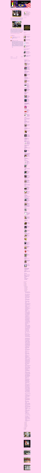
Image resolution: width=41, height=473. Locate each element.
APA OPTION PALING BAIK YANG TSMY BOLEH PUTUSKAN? (28, 100)
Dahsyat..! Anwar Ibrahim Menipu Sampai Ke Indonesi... (27, 364)
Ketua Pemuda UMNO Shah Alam (27, 275)
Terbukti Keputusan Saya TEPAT (28, 260)
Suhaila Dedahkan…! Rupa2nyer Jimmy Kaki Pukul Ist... (27, 310)
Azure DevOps (25, 93)
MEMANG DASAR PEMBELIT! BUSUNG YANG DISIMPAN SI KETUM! (27, 185)
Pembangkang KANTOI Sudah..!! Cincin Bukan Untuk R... (27, 354)
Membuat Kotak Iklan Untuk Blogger (26, 258)
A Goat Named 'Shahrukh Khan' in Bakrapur (28, 227)
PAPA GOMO (25, 279)
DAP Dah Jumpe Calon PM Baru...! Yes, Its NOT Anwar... (27, 298)
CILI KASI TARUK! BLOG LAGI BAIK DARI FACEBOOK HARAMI (28, 96)
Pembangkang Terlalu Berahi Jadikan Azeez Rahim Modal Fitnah (26, 122)
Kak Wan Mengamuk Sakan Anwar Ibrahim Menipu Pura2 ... (27, 371)
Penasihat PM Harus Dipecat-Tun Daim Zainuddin (28, 223)
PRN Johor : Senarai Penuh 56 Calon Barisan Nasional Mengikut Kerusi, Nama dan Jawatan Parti (27, 68)
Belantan (25, 130)
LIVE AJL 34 (28, 106)
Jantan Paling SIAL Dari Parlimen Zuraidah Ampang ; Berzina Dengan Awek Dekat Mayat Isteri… (27, 52)
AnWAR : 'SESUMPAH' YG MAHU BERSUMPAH (28, 235)
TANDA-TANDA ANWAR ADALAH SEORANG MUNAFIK (26, 269)
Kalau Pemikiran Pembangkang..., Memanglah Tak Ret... (27, 408)
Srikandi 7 (25, 241)
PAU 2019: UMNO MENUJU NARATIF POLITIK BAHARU (28, 111)
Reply (12, 38)
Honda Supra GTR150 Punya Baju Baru (26, 119)
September (26, 289)
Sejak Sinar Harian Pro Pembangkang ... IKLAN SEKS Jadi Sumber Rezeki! (28, 214)
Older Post (22, 56)
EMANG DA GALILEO (26, 268)
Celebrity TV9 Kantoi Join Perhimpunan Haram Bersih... (27, 377)
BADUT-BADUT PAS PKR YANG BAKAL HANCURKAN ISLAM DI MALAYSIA (27, 192)
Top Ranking (25, 257)
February (26, 425)
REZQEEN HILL (26, 77)
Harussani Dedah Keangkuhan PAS (28, 265)
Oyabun (25, 149)
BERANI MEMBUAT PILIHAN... (26, 92)
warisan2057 (25, 208)
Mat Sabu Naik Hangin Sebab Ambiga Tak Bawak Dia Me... (27, 400)
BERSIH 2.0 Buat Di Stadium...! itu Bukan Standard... (27, 402)
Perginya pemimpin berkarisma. (28, 131)
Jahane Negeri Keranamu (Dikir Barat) (28, 255)
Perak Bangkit (25, 195)
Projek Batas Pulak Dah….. (27, 333)
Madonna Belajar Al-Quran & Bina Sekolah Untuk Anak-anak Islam (28, 217)
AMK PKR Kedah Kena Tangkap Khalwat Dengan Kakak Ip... (27, 357)
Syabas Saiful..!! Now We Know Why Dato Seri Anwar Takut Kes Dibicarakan (26, 49)
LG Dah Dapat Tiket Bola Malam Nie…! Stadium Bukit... (27, 302)
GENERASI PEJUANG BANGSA (26, 84)
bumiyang (25, 113)
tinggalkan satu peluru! (26, 71)
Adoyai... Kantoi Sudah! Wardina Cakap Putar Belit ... (27, 414)
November (26, 287)
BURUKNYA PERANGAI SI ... (28, 250)
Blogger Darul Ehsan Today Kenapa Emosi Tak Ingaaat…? (27, 46)
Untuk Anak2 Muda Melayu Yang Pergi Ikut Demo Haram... (27, 382)
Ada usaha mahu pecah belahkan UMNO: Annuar (27, 104)
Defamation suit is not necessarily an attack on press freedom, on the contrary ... (27, 61)
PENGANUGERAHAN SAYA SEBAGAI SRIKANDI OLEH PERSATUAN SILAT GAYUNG (27, 243)
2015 (24, 282)
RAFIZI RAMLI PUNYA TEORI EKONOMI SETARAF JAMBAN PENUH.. (28, 181)
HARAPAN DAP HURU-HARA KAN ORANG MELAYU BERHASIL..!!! (28, 188)
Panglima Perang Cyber (26, 109)
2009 (24, 428)
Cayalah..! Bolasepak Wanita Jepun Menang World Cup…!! (27, 350)
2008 (24, 429)
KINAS (25, 229)
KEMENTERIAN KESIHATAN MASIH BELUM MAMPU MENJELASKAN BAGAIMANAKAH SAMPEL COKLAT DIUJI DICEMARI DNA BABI (27, 205)
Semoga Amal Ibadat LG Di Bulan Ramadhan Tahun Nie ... (27, 292)
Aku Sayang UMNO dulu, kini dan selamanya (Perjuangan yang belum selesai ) (27, 154)
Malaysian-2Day (25, 212)
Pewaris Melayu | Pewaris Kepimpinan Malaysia (26, 103)
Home (16, 56)
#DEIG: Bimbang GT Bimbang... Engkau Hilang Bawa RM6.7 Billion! (28, 172)
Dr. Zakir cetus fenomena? (28, 150)
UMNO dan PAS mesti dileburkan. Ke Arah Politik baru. (27, 196)
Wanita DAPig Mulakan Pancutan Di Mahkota (28, 81)
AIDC (25, 277)
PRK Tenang (25, 273)
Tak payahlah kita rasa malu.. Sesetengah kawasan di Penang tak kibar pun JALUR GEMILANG (27, 200)
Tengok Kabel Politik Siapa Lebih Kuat (27, 148)
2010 (24, 427)
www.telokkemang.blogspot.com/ (27, 118)
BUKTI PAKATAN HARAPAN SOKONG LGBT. (27, 128)
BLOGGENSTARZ (26, 164)
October (25, 288)
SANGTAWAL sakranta (26, 145)
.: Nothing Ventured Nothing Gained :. (27, 168)
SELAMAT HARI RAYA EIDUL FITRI (28, 231)
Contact (25, 220)
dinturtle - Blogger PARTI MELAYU (26, 141)
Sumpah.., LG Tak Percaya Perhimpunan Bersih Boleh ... (27, 392)
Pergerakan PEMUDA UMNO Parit (27, 271)
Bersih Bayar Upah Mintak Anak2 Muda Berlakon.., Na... (27, 300)
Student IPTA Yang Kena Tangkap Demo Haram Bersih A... (27, 348)
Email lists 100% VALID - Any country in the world (27, 72)
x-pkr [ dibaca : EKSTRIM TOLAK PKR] (27, 233)
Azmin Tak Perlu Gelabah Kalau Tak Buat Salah (28, 125)
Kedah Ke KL (25, 73)
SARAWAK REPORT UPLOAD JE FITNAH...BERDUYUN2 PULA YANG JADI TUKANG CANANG (27, 177)
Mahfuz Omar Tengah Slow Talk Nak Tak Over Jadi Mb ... (27, 337)
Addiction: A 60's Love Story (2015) (26, 159)
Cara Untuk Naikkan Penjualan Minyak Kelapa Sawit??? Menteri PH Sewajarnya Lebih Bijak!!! (27, 115)
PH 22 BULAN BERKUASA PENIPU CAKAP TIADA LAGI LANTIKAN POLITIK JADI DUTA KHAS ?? (27, 86)
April (25, 423)
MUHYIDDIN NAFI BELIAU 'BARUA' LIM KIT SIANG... (28, 156)
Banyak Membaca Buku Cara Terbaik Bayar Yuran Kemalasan (28, 90)
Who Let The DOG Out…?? (27, 331)
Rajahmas (25, 216)
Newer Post (12, 56)
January (25, 426)
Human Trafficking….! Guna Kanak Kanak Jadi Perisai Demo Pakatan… (27, 56)
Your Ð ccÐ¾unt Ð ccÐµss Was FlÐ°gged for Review (27, 78)
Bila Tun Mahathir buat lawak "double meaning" (28, 75)
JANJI (24, 169)
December (26, 286)
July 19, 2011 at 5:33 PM (16, 40)
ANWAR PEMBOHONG (26, 246)
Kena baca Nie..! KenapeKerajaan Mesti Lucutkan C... (27, 412)
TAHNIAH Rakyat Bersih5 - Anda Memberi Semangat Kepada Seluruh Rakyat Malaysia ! (28, 143)
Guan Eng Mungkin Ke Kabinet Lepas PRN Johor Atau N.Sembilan (28, 64)
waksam (13, 40)
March (25, 424)
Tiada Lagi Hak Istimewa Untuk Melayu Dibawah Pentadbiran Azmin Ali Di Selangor (28, 135)
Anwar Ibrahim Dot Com (26, 276)
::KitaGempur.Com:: (26, 278)
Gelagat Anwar (25, 147)
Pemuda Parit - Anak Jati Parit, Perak (26, 264)
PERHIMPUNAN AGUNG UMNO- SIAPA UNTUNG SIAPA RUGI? (26, 139)
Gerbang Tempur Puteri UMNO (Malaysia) (26, 198)
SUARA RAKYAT (26, 158)
